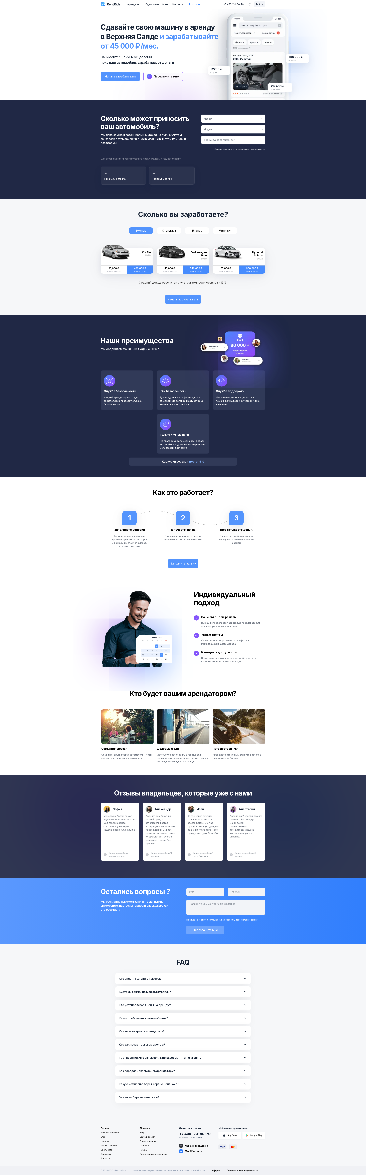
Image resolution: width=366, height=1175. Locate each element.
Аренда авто (134, 4)
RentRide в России (110, 1132)
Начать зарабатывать (120, 76)
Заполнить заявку (183, 563)
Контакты (177, 4)
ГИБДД (143, 1150)
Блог (103, 1137)
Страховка (106, 1154)
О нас (165, 4)
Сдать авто (152, 4)
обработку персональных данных (241, 920)
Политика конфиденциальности (242, 1170)
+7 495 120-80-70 (195, 1134)
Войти (259, 4)
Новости (105, 1141)
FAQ (142, 1132)
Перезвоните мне (205, 930)
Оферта (216, 1170)
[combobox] (233, 119)
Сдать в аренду (148, 1141)
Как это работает (110, 1145)
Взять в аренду (147, 1137)
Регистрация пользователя (153, 1154)
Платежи (144, 1145)
